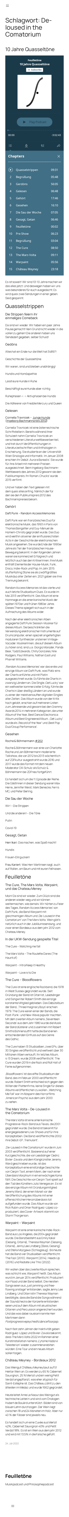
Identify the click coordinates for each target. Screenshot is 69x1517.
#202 (39, 741)
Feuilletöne (18, 1476)
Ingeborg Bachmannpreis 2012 (26, 421)
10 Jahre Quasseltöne (30, 49)
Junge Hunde (41, 417)
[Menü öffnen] (7, 6)
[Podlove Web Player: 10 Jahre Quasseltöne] (34, 165)
